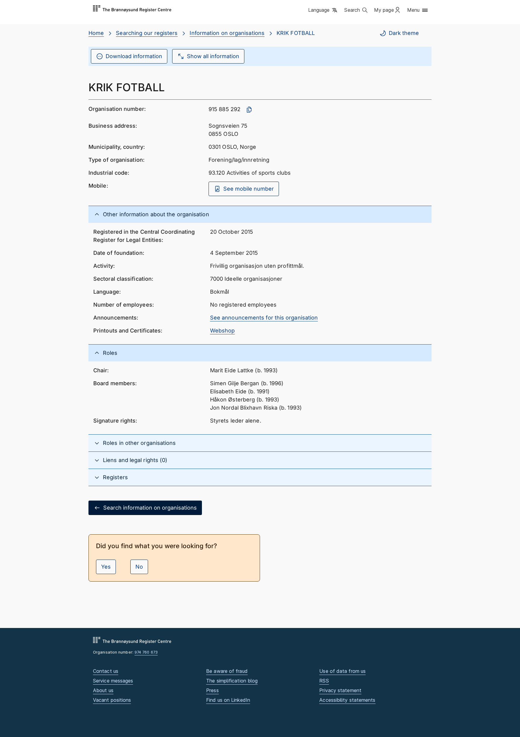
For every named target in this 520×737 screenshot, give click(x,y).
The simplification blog (232, 681)
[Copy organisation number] (249, 109)
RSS (324, 681)
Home (96, 33)
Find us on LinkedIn (228, 700)
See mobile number (248, 189)
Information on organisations (227, 33)
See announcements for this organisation (264, 317)
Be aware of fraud (227, 671)
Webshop (222, 330)
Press (212, 690)
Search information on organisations (150, 507)
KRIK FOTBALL (296, 33)
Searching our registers (147, 33)
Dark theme (404, 33)
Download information (134, 56)
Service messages (113, 681)
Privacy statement (340, 690)
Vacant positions (112, 700)
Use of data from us (342, 671)
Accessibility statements (347, 700)
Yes (106, 567)
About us (103, 690)
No (139, 567)
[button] (323, 11)
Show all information (213, 56)
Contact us (105, 671)
